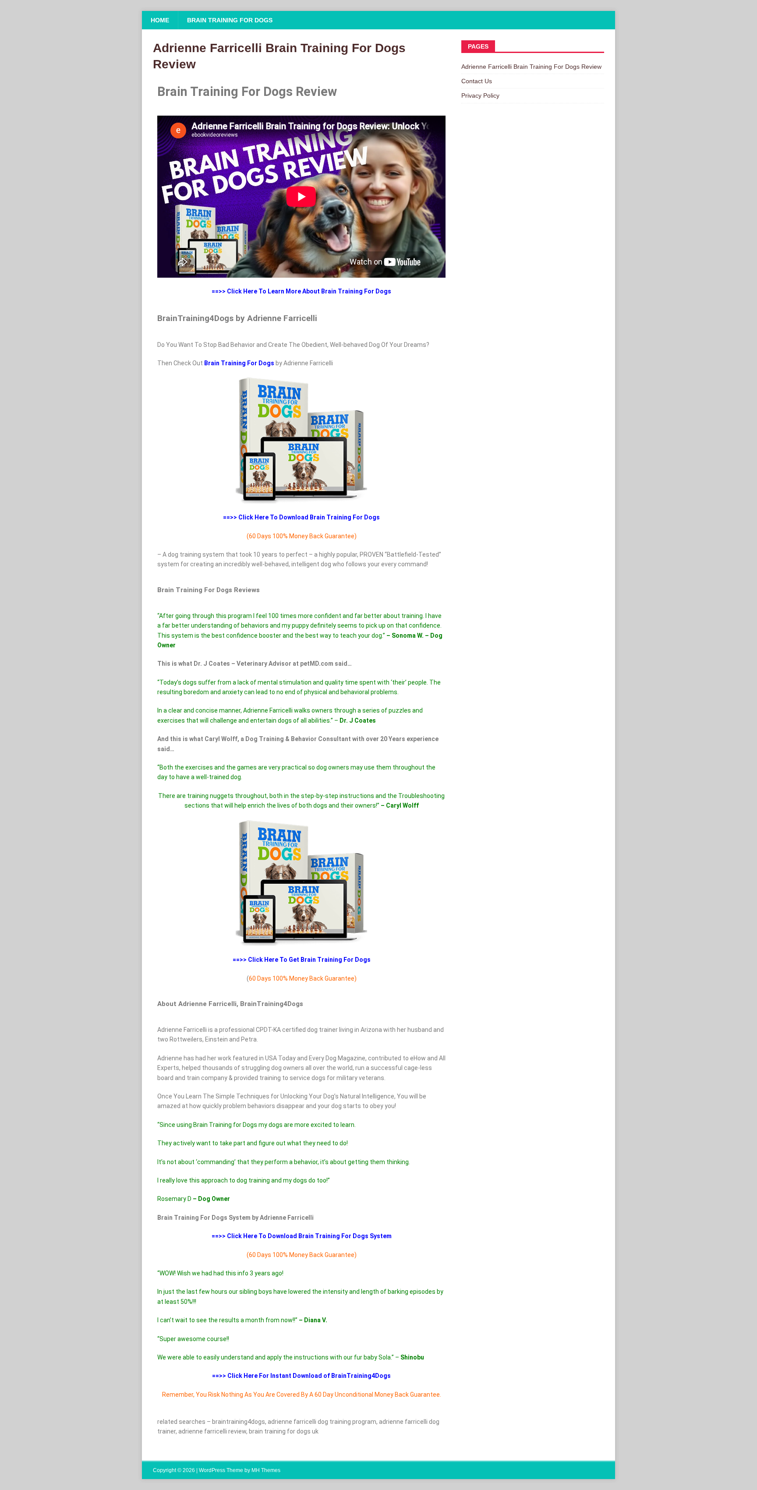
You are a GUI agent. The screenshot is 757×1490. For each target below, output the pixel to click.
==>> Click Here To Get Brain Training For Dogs (302, 959)
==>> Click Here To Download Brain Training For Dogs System (302, 1235)
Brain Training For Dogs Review (247, 91)
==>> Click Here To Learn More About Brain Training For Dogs (301, 291)
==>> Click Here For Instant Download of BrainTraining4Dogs (301, 1375)
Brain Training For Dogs (229, 20)
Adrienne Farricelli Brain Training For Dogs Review (531, 66)
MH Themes (265, 1470)
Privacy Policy (480, 95)
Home (160, 20)
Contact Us (476, 81)
